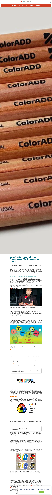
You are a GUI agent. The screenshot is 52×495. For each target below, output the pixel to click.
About (15, 5)
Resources (21, 5)
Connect (31, 5)
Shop (11, 5)
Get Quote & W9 (39, 5)
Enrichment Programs (31, 485)
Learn (27, 5)
